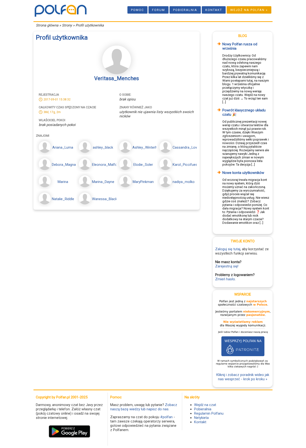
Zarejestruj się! (226, 266)
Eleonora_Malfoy (105, 164)
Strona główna (47, 25)
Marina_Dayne (103, 182)
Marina (63, 182)
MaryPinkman (143, 182)
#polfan (166, 417)
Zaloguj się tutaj (227, 249)
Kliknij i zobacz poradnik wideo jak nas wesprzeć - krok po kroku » (242, 377)
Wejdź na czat (205, 405)
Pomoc (137, 10)
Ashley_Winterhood (147, 147)
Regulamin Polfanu (209, 413)
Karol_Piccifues (185, 164)
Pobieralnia (185, 10)
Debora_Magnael (65, 164)
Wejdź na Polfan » (249, 10)
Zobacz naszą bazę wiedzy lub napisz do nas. (143, 407)
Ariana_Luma (62, 147)
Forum (158, 10)
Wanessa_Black (104, 199)
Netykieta (201, 418)
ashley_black (103, 147)
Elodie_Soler (143, 164)
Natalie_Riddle (63, 199)
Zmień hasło (225, 279)
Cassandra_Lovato (187, 147)
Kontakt (213, 10)
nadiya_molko (184, 182)
